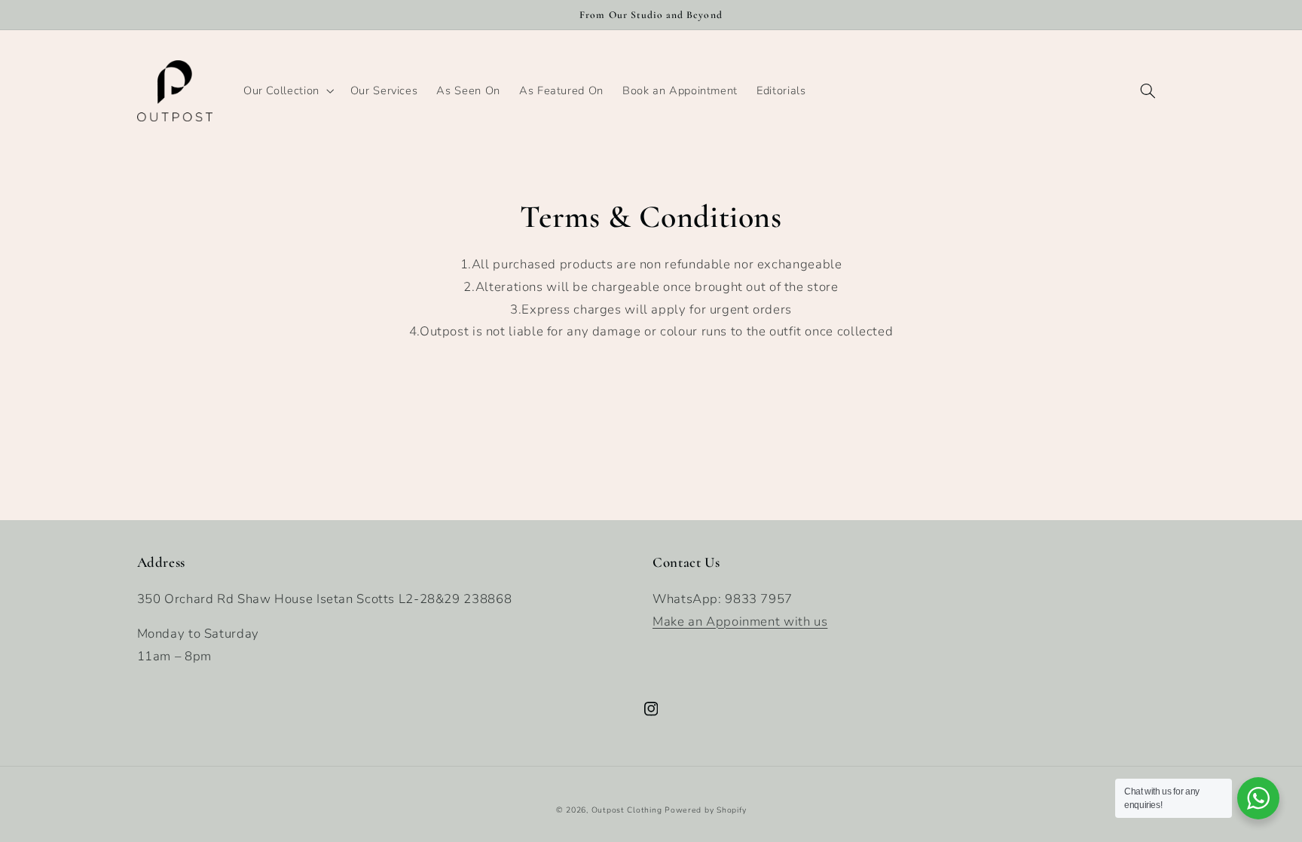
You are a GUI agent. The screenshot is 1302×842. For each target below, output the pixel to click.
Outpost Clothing (626, 810)
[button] (287, 90)
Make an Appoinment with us (740, 621)
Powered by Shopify (705, 810)
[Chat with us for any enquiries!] (1258, 798)
